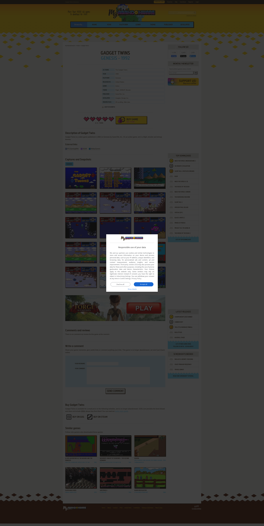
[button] (132, 289)
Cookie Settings (125, 278)
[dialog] (132, 263)
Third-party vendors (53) (129, 264)
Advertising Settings (124, 276)
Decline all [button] (120, 284)
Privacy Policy (136, 278)
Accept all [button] (143, 284)
